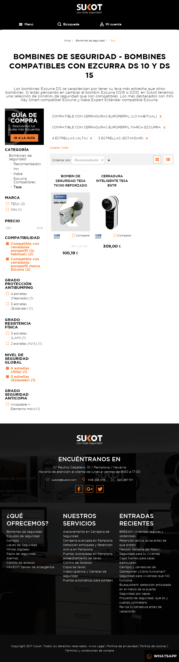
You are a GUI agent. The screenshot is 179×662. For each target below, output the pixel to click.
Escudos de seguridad (23, 536)
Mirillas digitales (18, 549)
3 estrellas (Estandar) (23, 378)
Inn (16, 169)
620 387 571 (125, 479)
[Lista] (168, 159)
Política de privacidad (122, 646)
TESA (18, 204)
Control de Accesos (77, 562)
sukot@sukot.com (64, 479)
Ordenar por (61, 160)
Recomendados (27, 164)
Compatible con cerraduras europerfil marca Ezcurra (25, 264)
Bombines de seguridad (20, 157)
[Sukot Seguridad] (89, 9)
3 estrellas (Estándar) (22, 306)
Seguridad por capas (134, 593)
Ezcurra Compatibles (24, 180)
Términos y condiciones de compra (89, 650)
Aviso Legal (97, 646)
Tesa (18, 187)
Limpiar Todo (59, 147)
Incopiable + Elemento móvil (25, 407)
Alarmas (12, 558)
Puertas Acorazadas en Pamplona (87, 554)
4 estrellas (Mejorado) (22, 296)
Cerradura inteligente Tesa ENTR (112, 180)
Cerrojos (13, 540)
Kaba (18, 174)
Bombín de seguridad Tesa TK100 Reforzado (70, 180)
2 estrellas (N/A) (26, 343)
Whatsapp (165, 656)
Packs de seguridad (21, 554)
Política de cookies (153, 646)
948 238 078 (97, 479)
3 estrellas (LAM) (19, 335)
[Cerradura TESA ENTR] (112, 212)
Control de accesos (21, 562)
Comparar (82, 235)
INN (16, 210)
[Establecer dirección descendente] (108, 160)
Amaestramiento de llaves (82, 558)
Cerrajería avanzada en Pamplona (87, 540)
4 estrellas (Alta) (20, 370)
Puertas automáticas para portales (88, 580)
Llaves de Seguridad (22, 545)
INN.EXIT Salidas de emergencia (30, 567)
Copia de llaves (74, 567)
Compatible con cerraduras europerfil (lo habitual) (25, 249)
